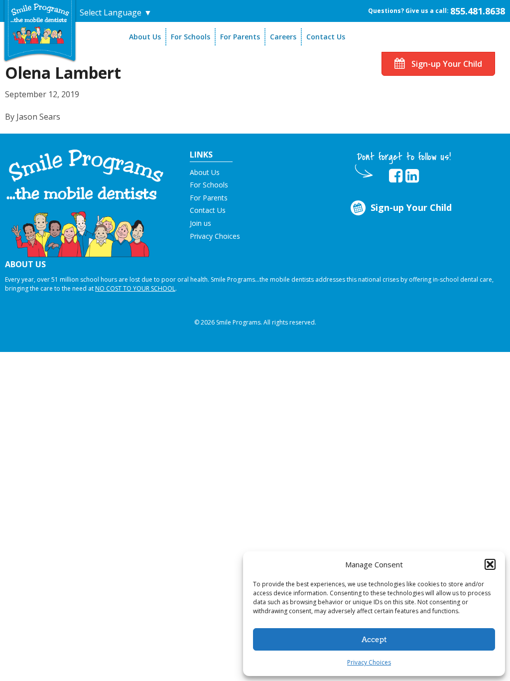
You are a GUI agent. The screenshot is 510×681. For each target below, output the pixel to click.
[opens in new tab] (395, 176)
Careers (283, 36)
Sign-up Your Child (445, 63)
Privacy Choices (369, 662)
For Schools (190, 36)
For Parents (240, 36)
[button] (490, 564)
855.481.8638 (477, 11)
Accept (374, 639)
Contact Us (325, 36)
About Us (145, 36)
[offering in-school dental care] (40, 23)
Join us (200, 223)
